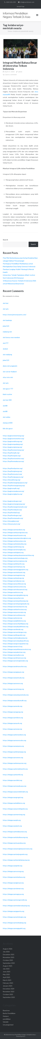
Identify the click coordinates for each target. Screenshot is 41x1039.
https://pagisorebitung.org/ (12, 441)
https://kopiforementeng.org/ (13, 450)
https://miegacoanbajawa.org (13, 552)
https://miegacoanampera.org (13, 746)
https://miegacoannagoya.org (13, 894)
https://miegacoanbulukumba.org (14, 544)
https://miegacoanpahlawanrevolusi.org (17, 649)
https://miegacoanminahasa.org (14, 877)
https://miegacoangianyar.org (13, 883)
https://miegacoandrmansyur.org (14, 658)
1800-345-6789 (11, 2)
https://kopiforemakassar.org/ (13, 461)
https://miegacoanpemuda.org (13, 678)
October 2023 (8, 994)
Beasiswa (6, 1010)
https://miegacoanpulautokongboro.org (17, 538)
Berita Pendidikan (9, 1013)
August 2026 (7, 949)
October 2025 (8, 960)
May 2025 (6, 974)
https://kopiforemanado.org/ (13, 518)
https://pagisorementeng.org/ (13, 436)
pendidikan (7, 1019)
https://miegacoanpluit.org (12, 826)
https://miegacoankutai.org (12, 618)
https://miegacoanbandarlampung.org (16, 860)
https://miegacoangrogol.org (13, 797)
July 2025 (6, 969)
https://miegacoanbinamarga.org (14, 752)
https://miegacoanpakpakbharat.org (15, 626)
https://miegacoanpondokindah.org (15, 792)
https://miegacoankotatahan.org (14, 735)
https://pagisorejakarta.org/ (12, 494)
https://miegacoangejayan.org (13, 672)
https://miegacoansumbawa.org (14, 615)
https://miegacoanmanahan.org (14, 530)
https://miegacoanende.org (12, 706)
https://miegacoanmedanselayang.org (16, 906)
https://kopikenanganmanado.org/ (15, 507)
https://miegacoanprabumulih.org (14, 700)
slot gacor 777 (8, 389)
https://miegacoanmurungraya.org (15, 561)
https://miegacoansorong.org (13, 871)
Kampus (6, 1016)
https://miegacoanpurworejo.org (14, 612)
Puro (23, 1036)
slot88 (5, 406)
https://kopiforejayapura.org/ (13, 477)
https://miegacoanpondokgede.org (15, 809)
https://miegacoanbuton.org (13, 592)
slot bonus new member (11, 337)
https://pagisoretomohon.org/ (13, 438)
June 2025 (6, 972)
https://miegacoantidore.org (13, 718)
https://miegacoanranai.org (12, 729)
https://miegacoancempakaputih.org (16, 641)
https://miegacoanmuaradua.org (14, 843)
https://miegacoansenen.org (13, 757)
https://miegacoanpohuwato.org (14, 535)
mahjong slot (7, 332)
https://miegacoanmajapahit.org (14, 928)
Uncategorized (8, 1025)
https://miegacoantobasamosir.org (15, 589)
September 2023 (9, 997)
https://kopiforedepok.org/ (12, 510)
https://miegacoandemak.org (13, 629)
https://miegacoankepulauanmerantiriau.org (18, 555)
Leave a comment (11, 74)
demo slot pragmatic (10, 366)
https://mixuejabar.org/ (11, 521)
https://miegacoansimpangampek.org (16, 604)
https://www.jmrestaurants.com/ (14, 315)
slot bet (5, 303)
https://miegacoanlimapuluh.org (14, 635)
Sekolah (5, 1022)
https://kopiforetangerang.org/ (14, 485)
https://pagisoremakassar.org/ (13, 491)
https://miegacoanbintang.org (13, 547)
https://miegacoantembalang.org (14, 923)
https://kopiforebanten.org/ (13, 468)
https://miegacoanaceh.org (12, 723)
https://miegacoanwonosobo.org (14, 740)
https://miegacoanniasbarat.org (14, 572)
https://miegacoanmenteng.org (14, 814)
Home (10, 31)
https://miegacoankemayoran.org (14, 763)
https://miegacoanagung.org (13, 712)
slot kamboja (7, 320)
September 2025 (9, 963)
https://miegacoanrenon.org (13, 683)
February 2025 (8, 983)
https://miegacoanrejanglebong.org (15, 595)
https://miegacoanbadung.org (13, 578)
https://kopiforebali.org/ (11, 512)
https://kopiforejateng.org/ (12, 471)
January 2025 (7, 986)
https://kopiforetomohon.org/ (13, 458)
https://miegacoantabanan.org (13, 581)
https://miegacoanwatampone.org (15, 607)
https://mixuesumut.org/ (11, 524)
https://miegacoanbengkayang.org (15, 638)
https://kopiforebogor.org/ (12, 515)
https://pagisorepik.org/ (11, 488)
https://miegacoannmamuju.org (14, 567)
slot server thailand (10, 372)
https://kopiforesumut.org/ (12, 474)
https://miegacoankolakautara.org (15, 832)
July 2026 (6, 952)
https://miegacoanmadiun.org (13, 655)
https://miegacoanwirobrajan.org (14, 917)
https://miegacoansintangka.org (14, 550)
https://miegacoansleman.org (13, 888)
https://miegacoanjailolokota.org (14, 621)
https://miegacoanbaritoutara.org (15, 609)
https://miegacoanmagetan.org (14, 575)
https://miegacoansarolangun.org (14, 632)
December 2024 (8, 989)
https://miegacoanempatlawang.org (15, 601)
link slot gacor (8, 428)
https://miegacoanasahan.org (13, 598)
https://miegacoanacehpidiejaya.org (15, 624)
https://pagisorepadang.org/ (13, 444)
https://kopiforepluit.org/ (12, 456)
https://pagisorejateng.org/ (12, 447)
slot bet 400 (7, 400)
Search (5, 240)
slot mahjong (7, 354)
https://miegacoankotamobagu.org (15, 558)
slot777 (5, 343)
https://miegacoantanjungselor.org (15, 854)
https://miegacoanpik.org (12, 820)
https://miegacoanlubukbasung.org (15, 837)
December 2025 (8, 954)
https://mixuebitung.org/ (11, 480)
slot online (6, 417)
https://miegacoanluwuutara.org (14, 587)
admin (20, 72)
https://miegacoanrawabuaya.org (14, 786)
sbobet (5, 349)
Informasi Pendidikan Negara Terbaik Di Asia (22, 1034)
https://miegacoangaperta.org (13, 911)
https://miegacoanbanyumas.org (14, 541)
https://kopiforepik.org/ (11, 453)
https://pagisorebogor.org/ (12, 501)
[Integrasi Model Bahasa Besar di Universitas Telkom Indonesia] (20, 48)
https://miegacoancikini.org (12, 780)
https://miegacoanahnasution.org (15, 666)
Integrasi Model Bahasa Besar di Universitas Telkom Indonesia (20, 65)
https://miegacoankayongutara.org (15, 532)
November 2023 (8, 991)
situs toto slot (8, 377)
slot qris (6, 309)
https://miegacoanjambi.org (12, 866)
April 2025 (6, 977)
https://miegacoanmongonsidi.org (15, 900)
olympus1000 (7, 423)
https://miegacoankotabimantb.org (15, 769)
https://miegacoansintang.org (13, 689)
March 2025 (7, 980)
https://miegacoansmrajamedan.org (15, 661)
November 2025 (8, 957)
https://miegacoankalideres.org (14, 803)
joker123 (6, 326)
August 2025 (7, 966)
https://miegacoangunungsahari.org (15, 644)
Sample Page (20, 6)
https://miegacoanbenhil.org (13, 775)
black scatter (7, 394)
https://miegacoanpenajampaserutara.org (17, 849)
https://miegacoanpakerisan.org (14, 652)
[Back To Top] (35, 1033)
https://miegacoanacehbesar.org (14, 584)
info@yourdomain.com (27, 2)
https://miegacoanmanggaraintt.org (15, 569)
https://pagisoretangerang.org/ (14, 504)
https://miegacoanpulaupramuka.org (15, 695)
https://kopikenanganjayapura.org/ (15, 483)
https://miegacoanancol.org (12, 646)
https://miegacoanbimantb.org (13, 564)
